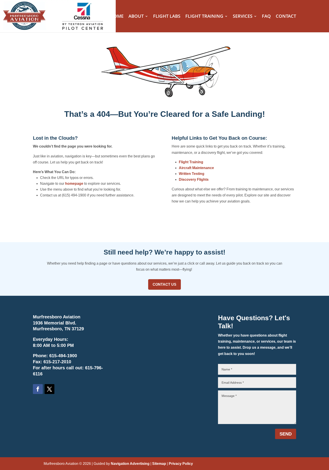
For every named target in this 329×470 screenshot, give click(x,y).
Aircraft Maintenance (196, 168)
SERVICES (242, 17)
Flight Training (191, 162)
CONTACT (286, 17)
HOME (117, 17)
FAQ (266, 17)
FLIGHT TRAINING (204, 17)
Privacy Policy (181, 464)
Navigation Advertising (130, 464)
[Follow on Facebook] (38, 389)
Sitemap (159, 464)
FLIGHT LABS (166, 17)
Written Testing (191, 174)
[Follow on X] (49, 389)
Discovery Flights (194, 179)
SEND (286, 433)
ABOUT (136, 17)
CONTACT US (164, 284)
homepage (74, 183)
